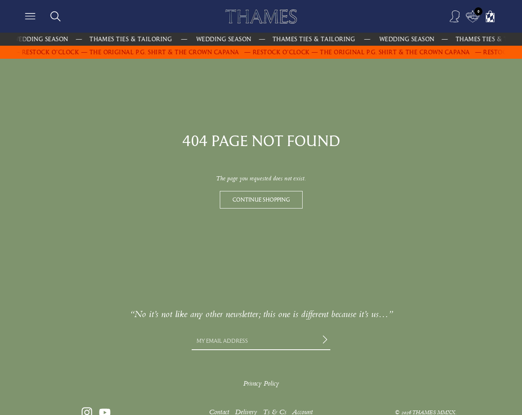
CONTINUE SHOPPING (261, 199)
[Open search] (55, 16)
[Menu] (30, 16)
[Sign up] (326, 341)
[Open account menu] (455, 16)
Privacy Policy (261, 383)
